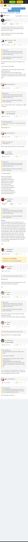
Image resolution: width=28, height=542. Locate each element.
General (17, 16)
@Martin (4, 50)
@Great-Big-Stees (6, 121)
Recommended (11, 10)
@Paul (2, 279)
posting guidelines (16, 261)
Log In (20, 2)
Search (18, 10)
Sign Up (13, 2)
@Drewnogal (5, 388)
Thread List (14, 8)
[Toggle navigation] (25, 2)
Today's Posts (22, 8)
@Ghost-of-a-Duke (6, 142)
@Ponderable (5, 350)
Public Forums (6, 8)
